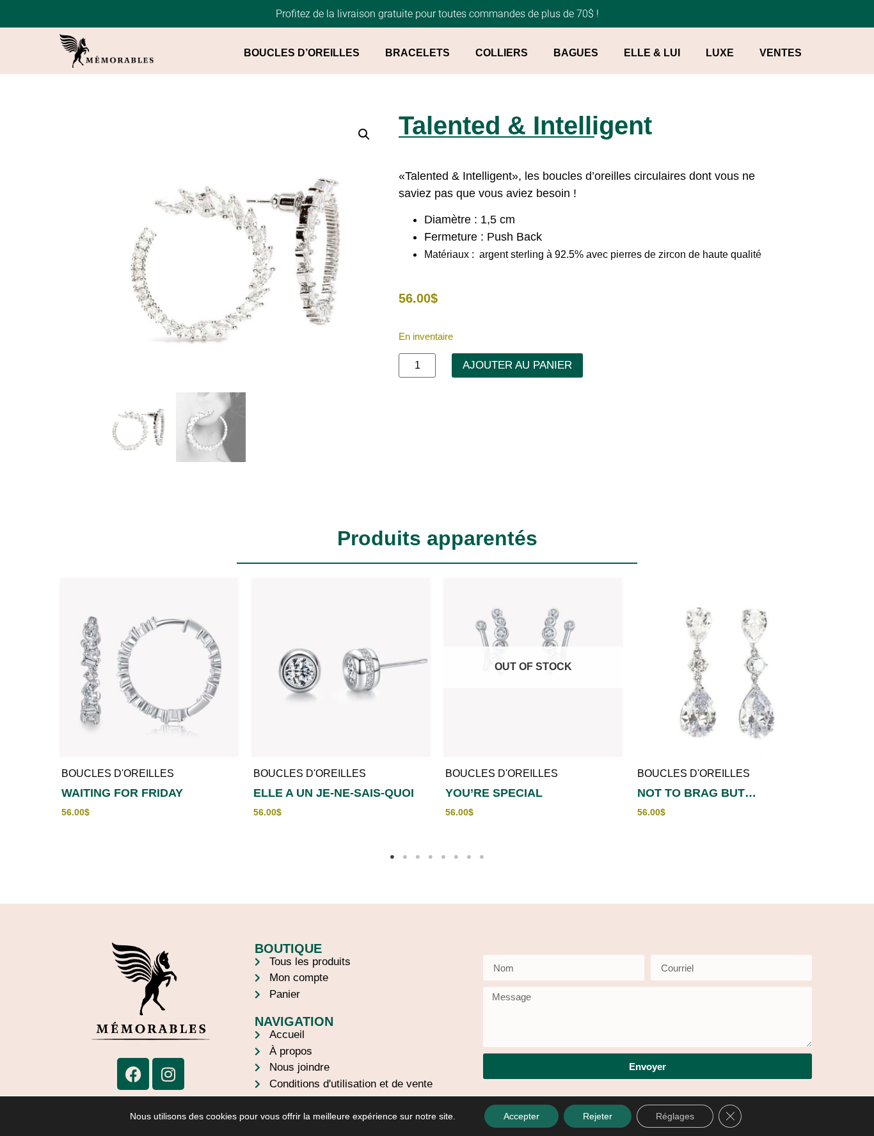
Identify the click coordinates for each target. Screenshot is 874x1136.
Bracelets (417, 52)
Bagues (575, 52)
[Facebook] (133, 1074)
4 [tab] (430, 857)
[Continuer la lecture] (610, 628)
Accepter (521, 1116)
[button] (364, 134)
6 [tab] (456, 857)
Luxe (720, 52)
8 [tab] (481, 857)
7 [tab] (469, 857)
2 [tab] (405, 857)
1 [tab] (392, 857)
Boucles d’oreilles (302, 52)
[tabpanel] (149, 705)
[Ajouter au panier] (226, 628)
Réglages (675, 1116)
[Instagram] (168, 1074)
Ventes (780, 52)
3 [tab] (417, 857)
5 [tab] (443, 857)
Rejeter (597, 1116)
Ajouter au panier (517, 365)
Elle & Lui (652, 52)
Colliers (501, 52)
